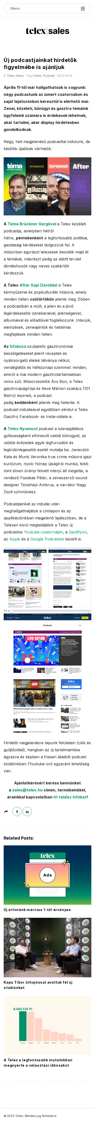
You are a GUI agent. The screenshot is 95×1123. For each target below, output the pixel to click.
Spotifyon (78, 532)
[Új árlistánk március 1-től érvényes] (47, 875)
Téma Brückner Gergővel (32, 223)
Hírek (37, 75)
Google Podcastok (47, 539)
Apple (14, 539)
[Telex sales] (47, 31)
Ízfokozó (18, 346)
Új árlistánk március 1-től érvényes (37, 910)
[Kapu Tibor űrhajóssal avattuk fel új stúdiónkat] (47, 947)
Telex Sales (15, 75)
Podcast (49, 75)
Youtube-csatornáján (43, 532)
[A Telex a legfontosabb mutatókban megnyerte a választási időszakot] (47, 1025)
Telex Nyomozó (23, 428)
